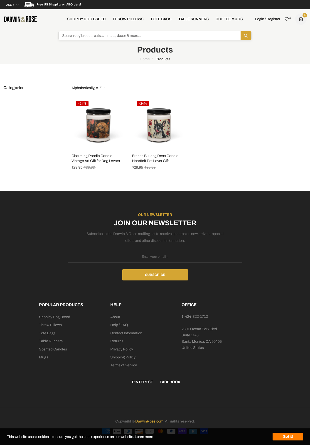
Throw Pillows (50, 325)
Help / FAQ (119, 325)
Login (259, 19)
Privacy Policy (121, 349)
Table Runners (51, 341)
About (115, 317)
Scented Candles (53, 349)
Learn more (144, 437)
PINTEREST (142, 382)
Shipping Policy (122, 357)
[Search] (246, 35)
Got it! (288, 436)
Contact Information (126, 333)
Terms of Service (123, 365)
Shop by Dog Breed (54, 317)
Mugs (43, 357)
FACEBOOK (170, 382)
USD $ (10, 4)
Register (273, 19)
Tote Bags (47, 333)
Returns (116, 341)
